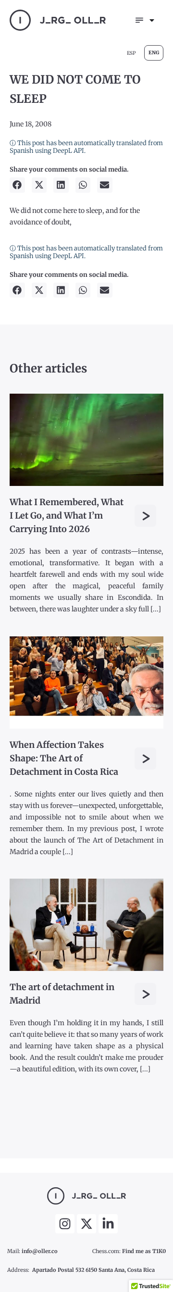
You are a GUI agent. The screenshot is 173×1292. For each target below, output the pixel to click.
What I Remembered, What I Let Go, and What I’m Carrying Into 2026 (67, 515)
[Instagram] (64, 1223)
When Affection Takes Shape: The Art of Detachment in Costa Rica (64, 758)
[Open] (152, 20)
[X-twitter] (86, 1223)
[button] (17, 185)
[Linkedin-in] (108, 1223)
